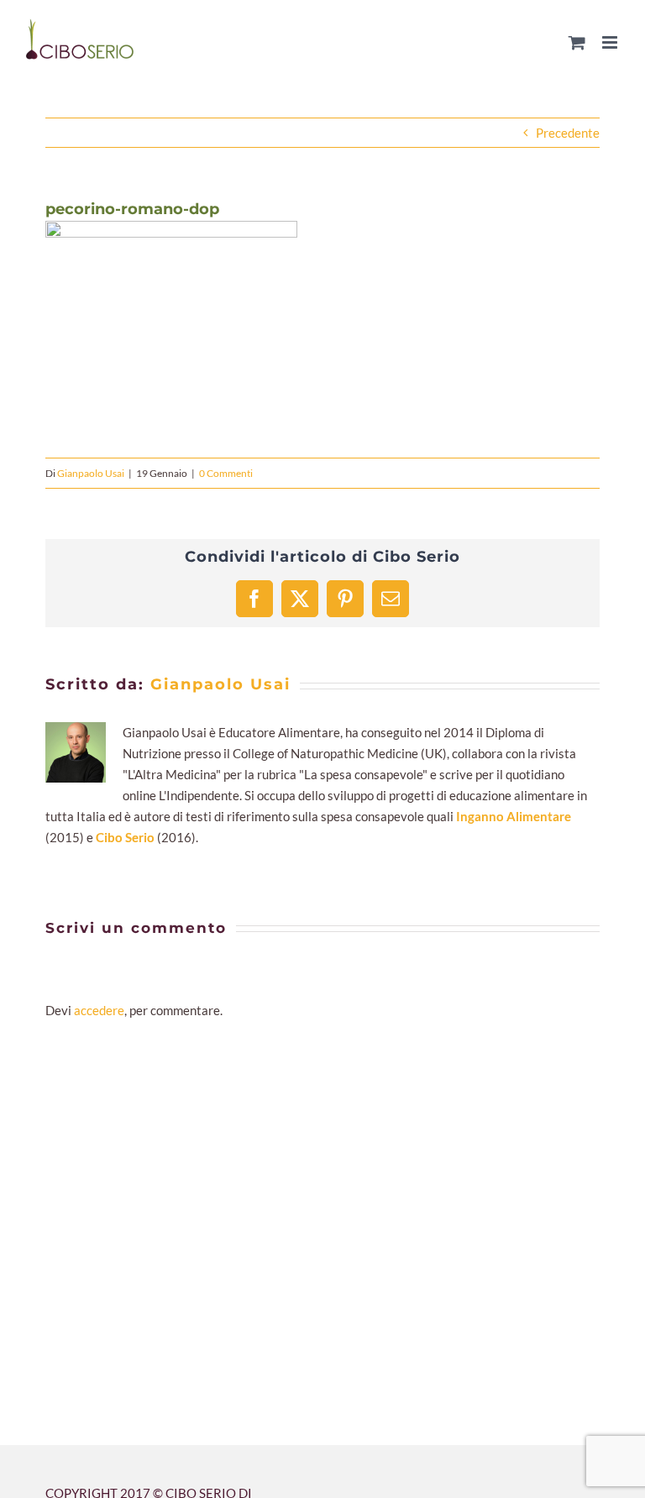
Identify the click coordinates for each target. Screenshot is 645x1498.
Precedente (568, 132)
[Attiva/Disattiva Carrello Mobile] (577, 42)
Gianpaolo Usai (90, 473)
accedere (99, 1010)
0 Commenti (226, 473)
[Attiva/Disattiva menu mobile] (611, 42)
